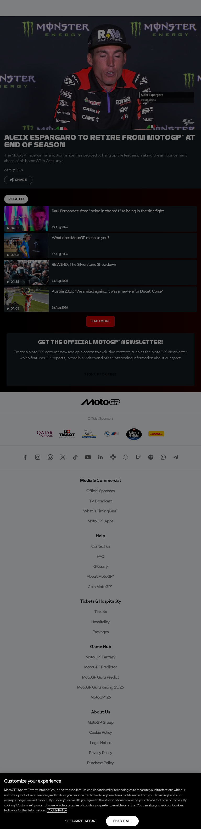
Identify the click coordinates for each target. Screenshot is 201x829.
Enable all (122, 821)
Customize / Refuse (81, 821)
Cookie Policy (57, 810)
